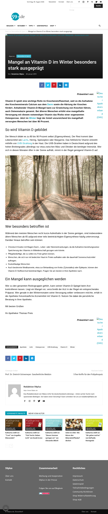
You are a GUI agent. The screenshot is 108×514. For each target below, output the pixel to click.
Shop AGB (77, 499)
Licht (31, 347)
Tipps (31, 26)
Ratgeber (21, 26)
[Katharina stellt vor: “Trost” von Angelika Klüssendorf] (13, 425)
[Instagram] (83, 2)
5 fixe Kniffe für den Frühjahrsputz (88, 374)
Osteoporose (40, 347)
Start (7, 31)
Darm (50, 104)
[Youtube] (101, 2)
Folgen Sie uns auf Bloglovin (51, 488)
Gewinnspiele (42, 26)
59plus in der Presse (48, 480)
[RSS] (92, 2)
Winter (32, 118)
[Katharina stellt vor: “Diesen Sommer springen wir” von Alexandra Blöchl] (54, 425)
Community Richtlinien (83, 491)
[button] (99, 26)
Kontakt (61, 2)
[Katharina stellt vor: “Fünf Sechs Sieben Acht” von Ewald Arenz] (33, 425)
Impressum (78, 476)
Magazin (9, 26)
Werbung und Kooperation (51, 476)
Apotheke (23, 347)
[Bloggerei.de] (44, 494)
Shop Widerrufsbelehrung (84, 495)
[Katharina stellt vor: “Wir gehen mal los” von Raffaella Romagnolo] (94, 425)
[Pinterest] (88, 2)
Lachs (25, 140)
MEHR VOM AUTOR (36, 413)
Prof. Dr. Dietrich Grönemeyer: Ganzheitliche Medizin (28, 374)
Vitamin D (63, 347)
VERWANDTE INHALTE (16, 413)
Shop (52, 26)
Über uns (70, 2)
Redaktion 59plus (17, 74)
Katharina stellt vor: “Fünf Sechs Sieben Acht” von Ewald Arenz (33, 435)
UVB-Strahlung (24, 143)
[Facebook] (79, 2)
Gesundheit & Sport (18, 31)
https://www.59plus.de (31, 390)
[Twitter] (96, 2)
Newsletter (52, 2)
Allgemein (12, 56)
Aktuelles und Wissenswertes (11, 428)
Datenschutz (78, 480)
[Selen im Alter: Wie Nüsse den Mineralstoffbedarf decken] (74, 425)
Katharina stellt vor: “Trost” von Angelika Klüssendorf (13, 435)
